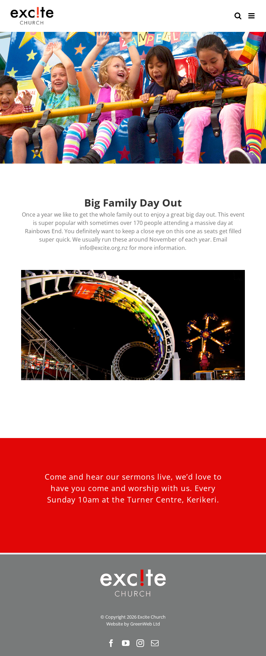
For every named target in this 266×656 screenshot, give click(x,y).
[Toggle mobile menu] (252, 15)
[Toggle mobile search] (237, 15)
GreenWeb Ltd (145, 624)
